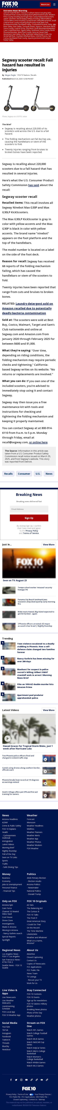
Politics (31, 874)
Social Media (9, 1022)
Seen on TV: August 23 (15, 580)
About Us (32, 950)
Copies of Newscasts (36, 963)
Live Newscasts (9, 997)
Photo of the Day (34, 1012)
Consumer (24, 473)
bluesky (37, 1080)
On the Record (33, 927)
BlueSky (5, 1046)
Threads (5, 1043)
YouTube (6, 1026)
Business (6, 878)
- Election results (34, 881)
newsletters (47, 1080)
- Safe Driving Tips (10, 867)
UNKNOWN (32, 934)
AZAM (5, 822)
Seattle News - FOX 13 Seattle (12, 966)
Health (5, 832)
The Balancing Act (35, 908)
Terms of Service (31, 533)
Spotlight (6, 940)
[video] (29, 729)
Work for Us (32, 983)
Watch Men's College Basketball (36, 1052)
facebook (11, 1080)
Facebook (6, 1036)
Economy (6, 881)
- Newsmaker (33, 887)
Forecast (31, 819)
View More (48, 544)
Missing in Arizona (10, 930)
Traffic (5, 864)
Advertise (31, 954)
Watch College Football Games (37, 1034)
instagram (21, 1080)
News (49, 473)
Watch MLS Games (35, 1065)
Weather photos (34, 1016)
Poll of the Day (8, 854)
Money (6, 874)
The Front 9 (32, 918)
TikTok (5, 1030)
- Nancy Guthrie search (12, 933)
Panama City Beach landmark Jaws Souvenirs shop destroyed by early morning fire (36, 601)
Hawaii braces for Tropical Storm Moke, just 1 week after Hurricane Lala (28, 747)
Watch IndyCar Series (36, 1048)
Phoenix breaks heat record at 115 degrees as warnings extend (20, 781)
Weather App (32, 838)
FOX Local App (8, 1012)
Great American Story (36, 921)
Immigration (7, 841)
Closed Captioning (35, 957)
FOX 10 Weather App (11, 1015)
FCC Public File (33, 970)
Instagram (6, 1033)
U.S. (38, 473)
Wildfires (30, 829)
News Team (32, 973)
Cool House (7, 917)
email (42, 1080)
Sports (5, 860)
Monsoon (31, 822)
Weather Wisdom (34, 845)
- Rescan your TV (34, 980)
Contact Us (32, 960)
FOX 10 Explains (9, 829)
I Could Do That (34, 924)
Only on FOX (9, 901)
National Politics (34, 891)
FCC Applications (34, 967)
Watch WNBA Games (36, 1062)
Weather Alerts (33, 835)
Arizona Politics (33, 884)
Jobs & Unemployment (12, 884)
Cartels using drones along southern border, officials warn (21, 769)
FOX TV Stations (24, 75)
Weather (32, 815)
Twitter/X (6, 1039)
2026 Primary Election (36, 878)
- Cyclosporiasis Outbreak (9, 836)
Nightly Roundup (9, 851)
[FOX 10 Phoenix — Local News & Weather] (10, 4)
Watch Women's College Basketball (35, 1057)
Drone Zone (7, 920)
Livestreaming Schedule (8, 1007)
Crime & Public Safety (11, 825)
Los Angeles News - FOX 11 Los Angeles (11, 955)
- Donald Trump (34, 894)
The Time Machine (35, 931)
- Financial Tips (8, 891)
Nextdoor (6, 1049)
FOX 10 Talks (32, 914)
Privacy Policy (32, 530)
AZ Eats (30, 905)
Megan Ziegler (10, 75)
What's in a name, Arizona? (34, 941)
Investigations (8, 923)
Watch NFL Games (35, 1030)
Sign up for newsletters (37, 1000)
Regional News (11, 950)
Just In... (7, 544)
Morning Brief (8, 847)
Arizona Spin (7, 905)
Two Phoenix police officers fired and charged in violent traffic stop (18, 756)
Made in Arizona (9, 927)
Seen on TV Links (9, 857)
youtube (26, 1080)
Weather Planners (34, 832)
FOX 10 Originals (37, 901)
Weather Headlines (35, 825)
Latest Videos (10, 710)
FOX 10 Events (33, 997)
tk (31, 1080)
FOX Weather (32, 848)
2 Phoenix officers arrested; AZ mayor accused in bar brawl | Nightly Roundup (35, 625)
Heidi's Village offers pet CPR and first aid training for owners (20, 793)
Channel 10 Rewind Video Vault (10, 912)
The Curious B (33, 911)
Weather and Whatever (37, 937)
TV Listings (31, 976)
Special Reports (9, 936)
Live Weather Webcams (8, 1001)
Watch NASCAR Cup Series (35, 1043)
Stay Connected (36, 990)
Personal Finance (9, 887)
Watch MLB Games (35, 1039)
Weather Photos (34, 842)
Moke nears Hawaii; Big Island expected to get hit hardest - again (36, 612)
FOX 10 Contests (34, 994)
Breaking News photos (37, 1009)
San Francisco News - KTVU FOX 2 (11, 960)
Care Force (7, 908)
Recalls (33, 75)
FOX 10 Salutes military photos (37, 1004)
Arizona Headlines (10, 819)
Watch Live (45, 5)
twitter (16, 1080)
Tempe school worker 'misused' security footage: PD (35, 588)
